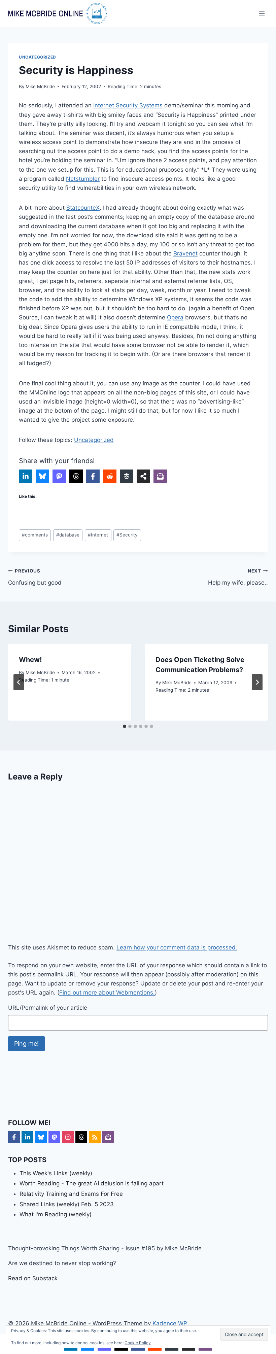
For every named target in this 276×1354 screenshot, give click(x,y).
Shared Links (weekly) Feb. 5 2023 (67, 1204)
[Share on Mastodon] (59, 476)
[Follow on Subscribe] (108, 1137)
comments (35, 534)
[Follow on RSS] (95, 1137)
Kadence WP (169, 1323)
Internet (98, 534)
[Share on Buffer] (126, 476)
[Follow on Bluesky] (41, 1137)
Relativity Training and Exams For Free (71, 1193)
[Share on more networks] (143, 476)
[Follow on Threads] (81, 1137)
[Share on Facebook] (93, 476)
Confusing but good (35, 577)
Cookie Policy (138, 1342)
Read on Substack (33, 1278)
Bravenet (185, 253)
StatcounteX (83, 207)
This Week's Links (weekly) (56, 1173)
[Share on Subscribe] (160, 476)
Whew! (30, 660)
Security (127, 534)
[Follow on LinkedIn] (27, 1137)
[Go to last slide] (18, 682)
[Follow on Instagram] (68, 1137)
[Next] (257, 682)
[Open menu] (261, 13)
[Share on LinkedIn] (25, 476)
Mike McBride (40, 86)
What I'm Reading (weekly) (56, 1214)
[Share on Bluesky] (42, 476)
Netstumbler (83, 178)
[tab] (124, 726)
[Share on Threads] (76, 476)
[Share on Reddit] (109, 476)
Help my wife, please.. (238, 577)
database (67, 534)
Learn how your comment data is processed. (176, 947)
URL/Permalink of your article (47, 1007)
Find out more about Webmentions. (107, 992)
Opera (175, 317)
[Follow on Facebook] (14, 1137)
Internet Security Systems (128, 105)
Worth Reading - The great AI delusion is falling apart (92, 1183)
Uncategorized (37, 57)
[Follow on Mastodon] (54, 1137)
